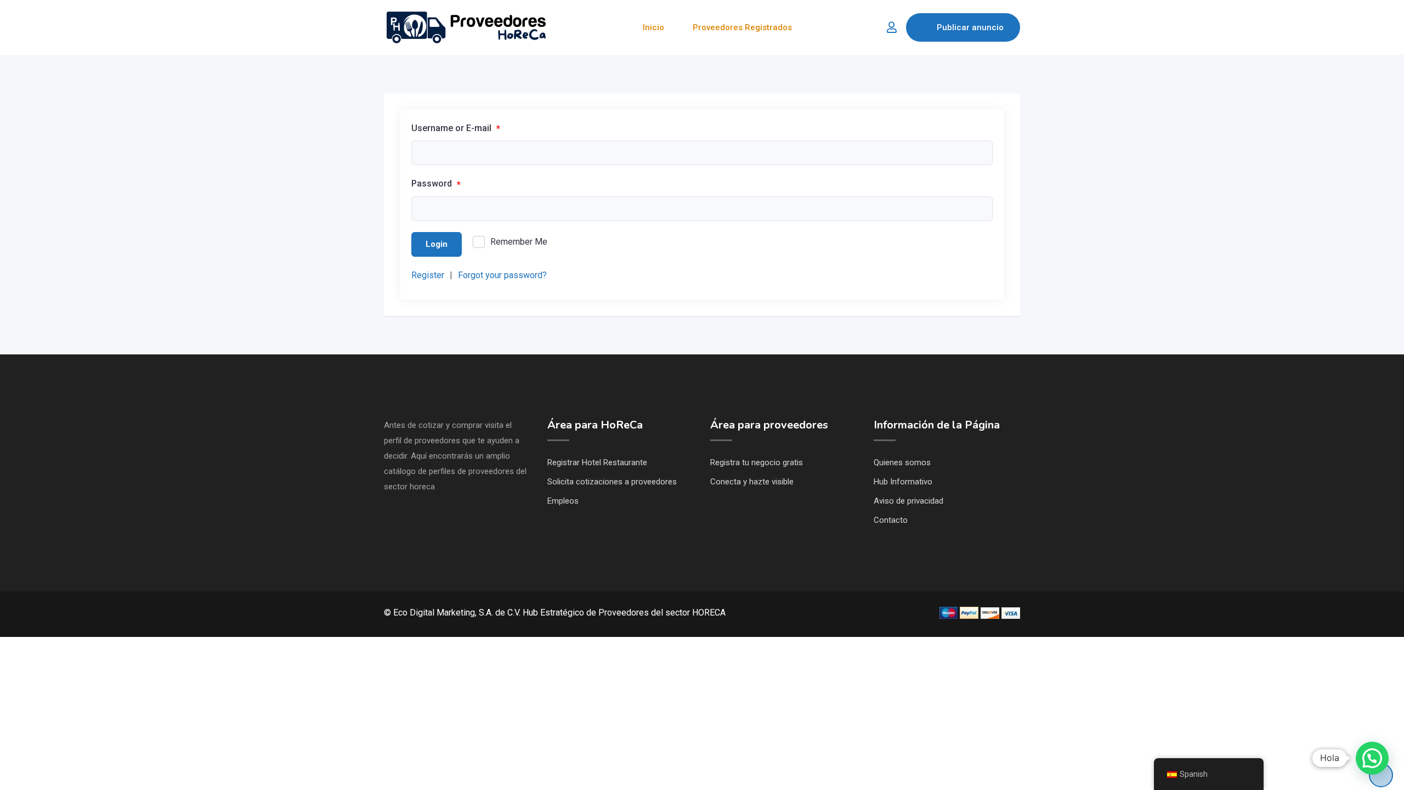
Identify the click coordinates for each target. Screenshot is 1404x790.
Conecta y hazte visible (752, 482)
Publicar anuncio (970, 27)
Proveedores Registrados (742, 27)
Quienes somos (902, 462)
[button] (1372, 758)
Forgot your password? (502, 275)
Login (437, 244)
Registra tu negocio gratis (756, 462)
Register (427, 275)
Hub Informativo (903, 482)
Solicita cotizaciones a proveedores (612, 482)
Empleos (563, 501)
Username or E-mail (455, 128)
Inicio (653, 27)
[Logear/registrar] (892, 27)
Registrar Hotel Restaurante (597, 462)
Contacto (891, 520)
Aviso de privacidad (908, 501)
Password (436, 183)
